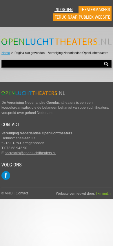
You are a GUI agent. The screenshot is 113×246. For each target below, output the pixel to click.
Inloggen (63, 9)
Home (5, 53)
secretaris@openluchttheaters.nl (30, 153)
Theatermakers (95, 9)
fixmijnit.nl (104, 193)
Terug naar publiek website (82, 17)
